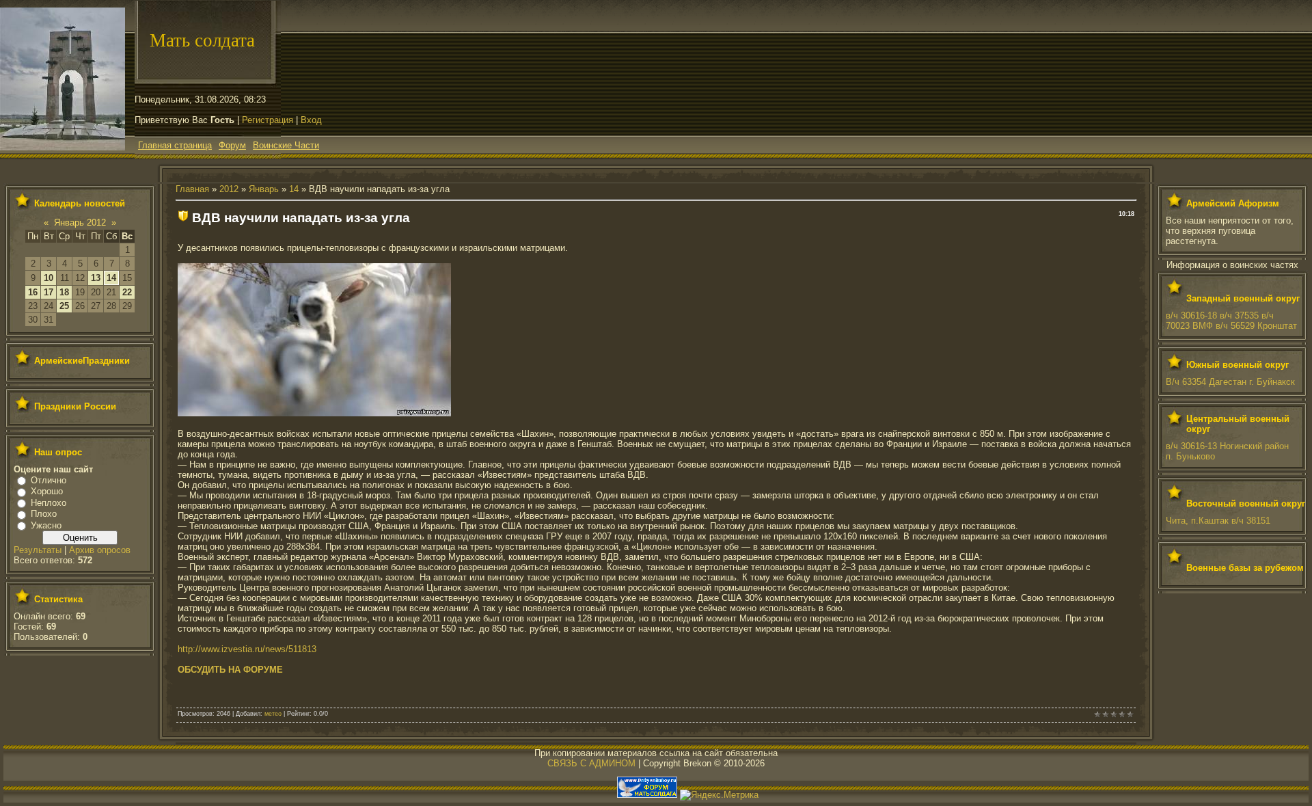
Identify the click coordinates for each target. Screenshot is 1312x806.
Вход (311, 120)
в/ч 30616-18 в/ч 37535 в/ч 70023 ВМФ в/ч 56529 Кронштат (1231, 320)
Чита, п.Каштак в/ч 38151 (1218, 520)
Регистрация (267, 120)
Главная (192, 189)
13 (95, 278)
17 (48, 292)
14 (111, 278)
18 (64, 292)
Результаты (38, 550)
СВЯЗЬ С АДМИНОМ (591, 763)
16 (33, 292)
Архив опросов (100, 550)
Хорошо (47, 491)
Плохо (44, 514)
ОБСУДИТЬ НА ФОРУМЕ (230, 669)
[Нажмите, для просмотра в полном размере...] (314, 413)
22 (127, 292)
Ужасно (46, 525)
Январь (264, 189)
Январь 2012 (80, 222)
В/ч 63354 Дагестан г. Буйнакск (1230, 382)
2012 (228, 189)
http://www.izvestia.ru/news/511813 (247, 649)
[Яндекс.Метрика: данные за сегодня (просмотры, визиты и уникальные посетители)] (719, 795)
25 (64, 306)
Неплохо (48, 503)
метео (273, 713)
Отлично (48, 480)
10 (48, 278)
